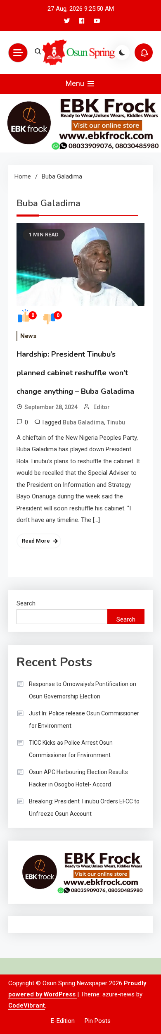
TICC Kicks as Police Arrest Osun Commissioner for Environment (71, 748)
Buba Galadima (83, 422)
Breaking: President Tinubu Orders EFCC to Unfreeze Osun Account (84, 807)
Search (26, 603)
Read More (36, 541)
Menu (76, 83)
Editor (101, 407)
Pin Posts (98, 1020)
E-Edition (63, 1020)
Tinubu (116, 422)
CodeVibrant (26, 1005)
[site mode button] (122, 52)
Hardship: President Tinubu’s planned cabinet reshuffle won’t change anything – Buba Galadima (75, 372)
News (28, 336)
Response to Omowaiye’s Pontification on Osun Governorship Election (82, 690)
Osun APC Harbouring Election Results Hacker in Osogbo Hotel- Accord (78, 778)
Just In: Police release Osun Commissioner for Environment (84, 719)
